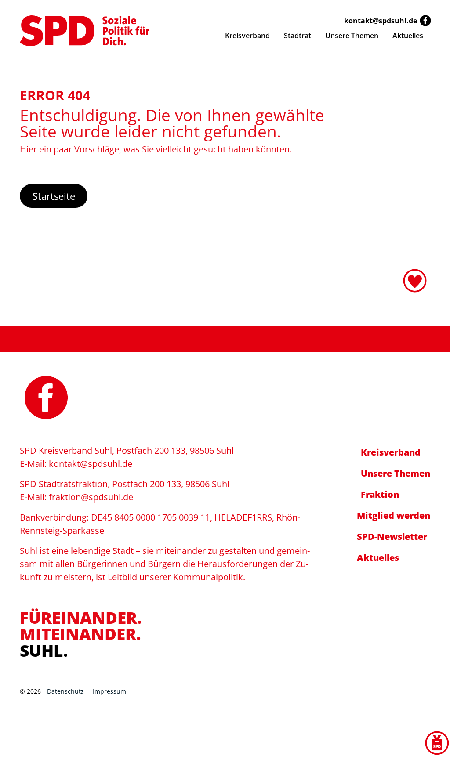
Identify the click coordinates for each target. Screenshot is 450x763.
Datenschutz (65, 691)
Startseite (54, 196)
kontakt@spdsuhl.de (380, 20)
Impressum (109, 691)
